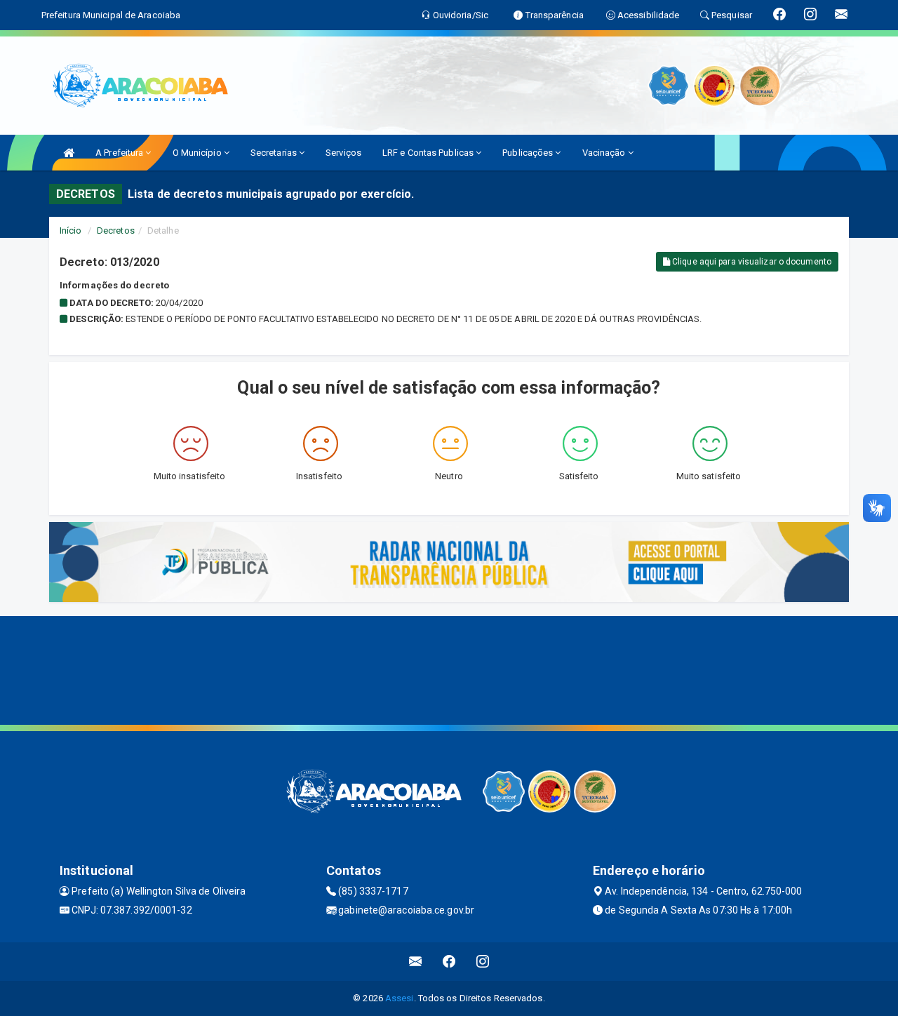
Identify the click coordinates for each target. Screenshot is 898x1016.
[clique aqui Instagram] (483, 961)
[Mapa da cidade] (449, 668)
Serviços (343, 152)
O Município (198, 152)
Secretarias (274, 152)
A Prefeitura (120, 152)
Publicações (528, 152)
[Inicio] (68, 153)
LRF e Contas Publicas (429, 152)
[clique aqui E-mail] (415, 961)
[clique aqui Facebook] (449, 961)
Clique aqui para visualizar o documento (750, 262)
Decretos (116, 230)
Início (71, 230)
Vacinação (605, 152)
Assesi (399, 998)
